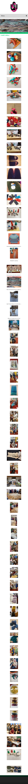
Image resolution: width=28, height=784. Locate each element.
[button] (14, 43)
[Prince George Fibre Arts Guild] (14, 6)
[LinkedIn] (16, 779)
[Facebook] (11, 779)
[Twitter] (14, 779)
